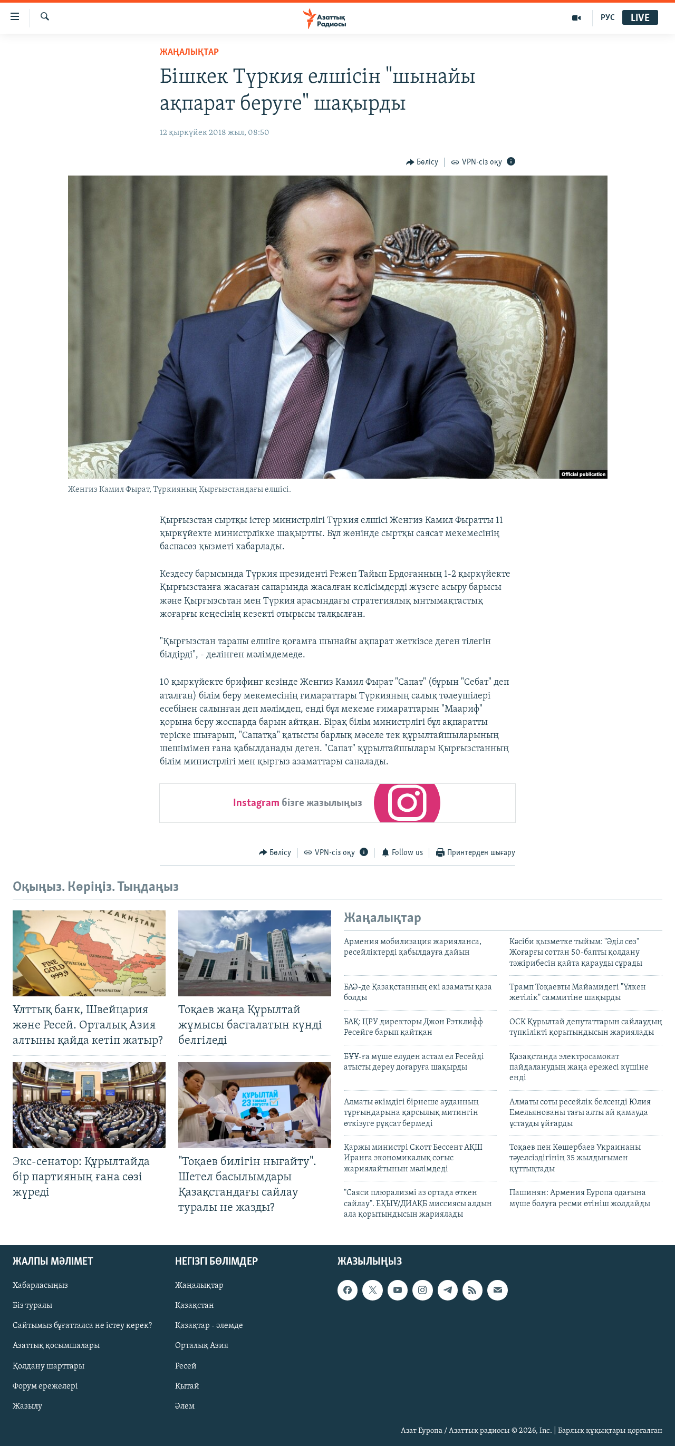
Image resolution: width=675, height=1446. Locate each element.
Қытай (187, 1386)
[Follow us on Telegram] (448, 1290)
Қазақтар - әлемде (209, 1326)
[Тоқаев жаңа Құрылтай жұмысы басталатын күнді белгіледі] (254, 953)
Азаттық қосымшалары (56, 1346)
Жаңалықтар (199, 1286)
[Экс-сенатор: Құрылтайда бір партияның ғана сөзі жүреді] (89, 1105)
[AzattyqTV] (577, 18)
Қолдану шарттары (48, 1366)
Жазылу (27, 1406)
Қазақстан (194, 1306)
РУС (608, 18)
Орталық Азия (201, 1346)
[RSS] (472, 1290)
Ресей (186, 1366)
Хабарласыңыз (40, 1286)
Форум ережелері (45, 1386)
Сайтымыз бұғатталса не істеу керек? (82, 1326)
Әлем (185, 1406)
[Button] (422, 162)
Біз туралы (32, 1306)
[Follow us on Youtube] (398, 1290)
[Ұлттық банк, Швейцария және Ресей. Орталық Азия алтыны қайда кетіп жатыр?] (89, 953)
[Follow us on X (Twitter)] (372, 1290)
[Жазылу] (497, 1290)
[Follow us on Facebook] (348, 1290)
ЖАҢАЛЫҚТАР (189, 52)
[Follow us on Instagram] (422, 1290)
